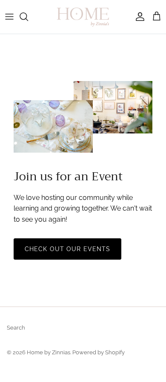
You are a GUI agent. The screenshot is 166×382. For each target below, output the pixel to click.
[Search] (28, 16)
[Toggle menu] (9, 16)
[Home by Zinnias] (83, 16)
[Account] (138, 16)
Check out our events (67, 249)
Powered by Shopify (98, 352)
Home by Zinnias (48, 352)
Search (16, 327)
